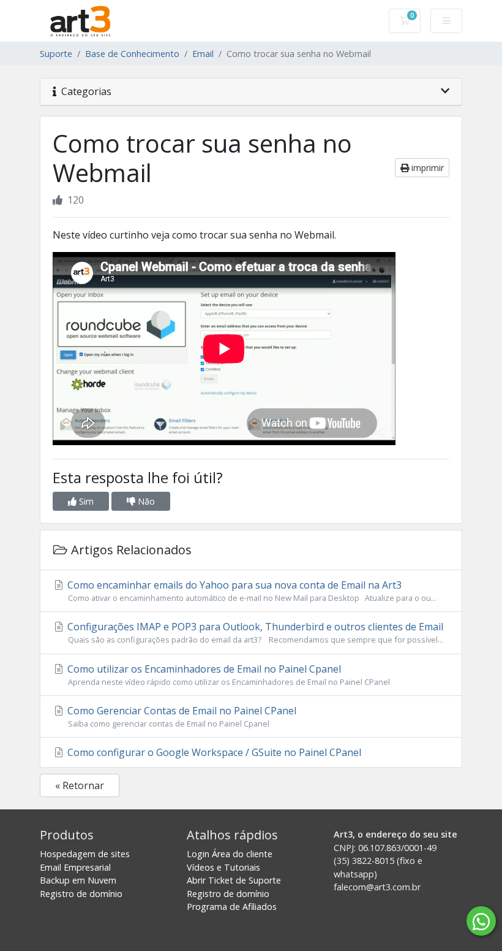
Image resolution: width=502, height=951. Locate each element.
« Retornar (79, 785)
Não (145, 501)
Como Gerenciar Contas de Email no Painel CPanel (180, 716)
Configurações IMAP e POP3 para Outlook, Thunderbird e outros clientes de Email (254, 632)
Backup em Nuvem (78, 880)
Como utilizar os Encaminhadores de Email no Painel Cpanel (227, 674)
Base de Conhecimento (132, 53)
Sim (85, 501)
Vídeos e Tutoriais (223, 867)
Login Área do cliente (229, 854)
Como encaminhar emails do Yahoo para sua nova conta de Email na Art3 (250, 590)
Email (203, 53)
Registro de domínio (81, 893)
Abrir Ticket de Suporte (234, 880)
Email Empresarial (75, 867)
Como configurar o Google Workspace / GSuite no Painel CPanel (213, 752)
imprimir (426, 168)
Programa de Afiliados (232, 906)
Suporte (56, 53)
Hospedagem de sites (85, 854)
